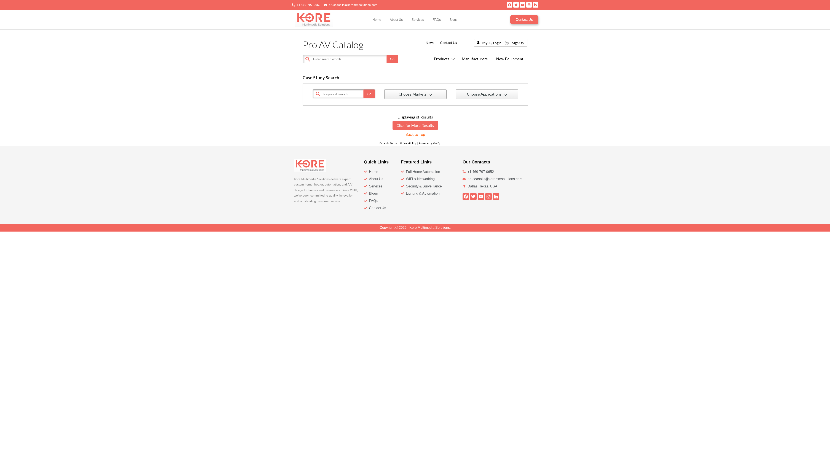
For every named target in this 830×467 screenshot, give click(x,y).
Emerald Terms (388, 143)
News (430, 42)
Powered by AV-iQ (429, 143)
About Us (396, 19)
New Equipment (510, 58)
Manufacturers (475, 58)
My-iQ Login (491, 43)
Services (418, 19)
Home (376, 19)
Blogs (454, 19)
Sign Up (518, 43)
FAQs (437, 19)
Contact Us (448, 42)
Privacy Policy (408, 143)
